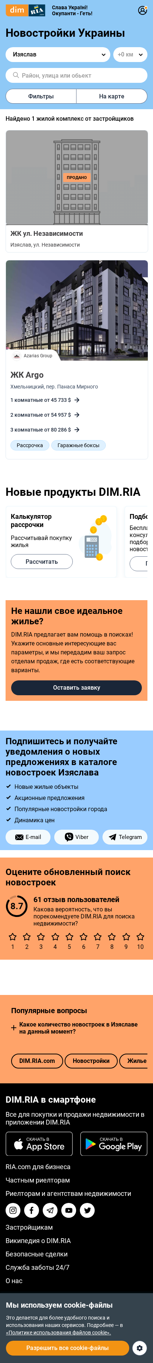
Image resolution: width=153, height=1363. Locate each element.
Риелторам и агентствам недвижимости (68, 1193)
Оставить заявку (76, 687)
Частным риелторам (38, 1180)
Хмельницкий (27, 387)
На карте (111, 96)
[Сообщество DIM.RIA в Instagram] (13, 1210)
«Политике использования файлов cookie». (58, 1333)
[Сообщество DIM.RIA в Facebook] (31, 1210)
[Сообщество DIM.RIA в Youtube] (68, 1210)
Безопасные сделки (37, 1254)
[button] (13, 1028)
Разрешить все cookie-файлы (67, 1347)
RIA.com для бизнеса (38, 1167)
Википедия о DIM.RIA (38, 1241)
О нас (14, 1281)
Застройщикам (29, 1227)
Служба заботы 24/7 (37, 1267)
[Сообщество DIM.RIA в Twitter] (87, 1210)
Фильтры (41, 96)
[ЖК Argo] (77, 311)
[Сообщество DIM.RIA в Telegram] (50, 1210)
